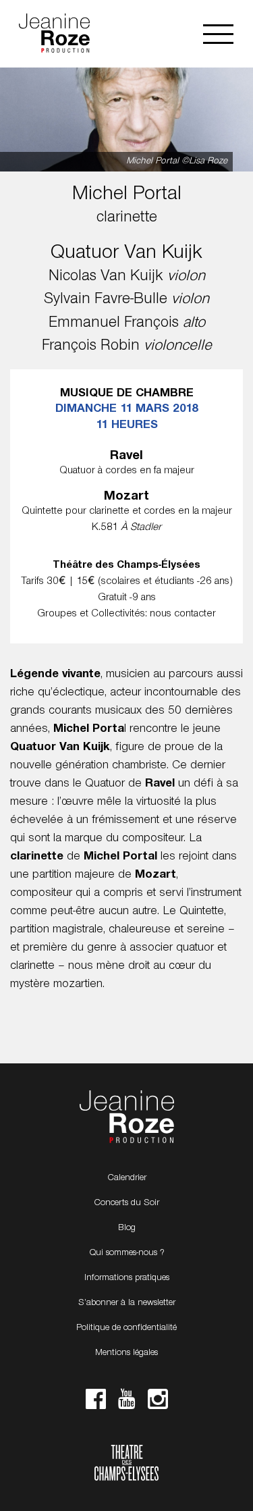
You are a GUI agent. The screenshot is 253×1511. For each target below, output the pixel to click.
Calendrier (126, 1178)
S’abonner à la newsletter (126, 1303)
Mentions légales (126, 1353)
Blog (127, 1228)
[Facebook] (96, 1402)
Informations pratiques (126, 1278)
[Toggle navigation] (218, 34)
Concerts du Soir (126, 1203)
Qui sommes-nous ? (127, 1253)
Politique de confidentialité (126, 1328)
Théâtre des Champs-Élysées (126, 1464)
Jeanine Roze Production (127, 1117)
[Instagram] (158, 1402)
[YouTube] (127, 1402)
